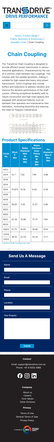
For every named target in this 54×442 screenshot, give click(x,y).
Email (7, 277)
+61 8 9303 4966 (32, 367)
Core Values (28, 398)
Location (8, 302)
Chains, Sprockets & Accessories (26, 39)
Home (18, 35)
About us (27, 392)
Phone (7, 290)
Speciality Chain (18, 42)
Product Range (30, 35)
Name (8, 264)
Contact (27, 359)
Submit (27, 346)
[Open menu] (6, 25)
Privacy (27, 407)
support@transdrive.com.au (32, 364)
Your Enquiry (11, 315)
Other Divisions (27, 402)
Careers (27, 395)
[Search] (46, 25)
